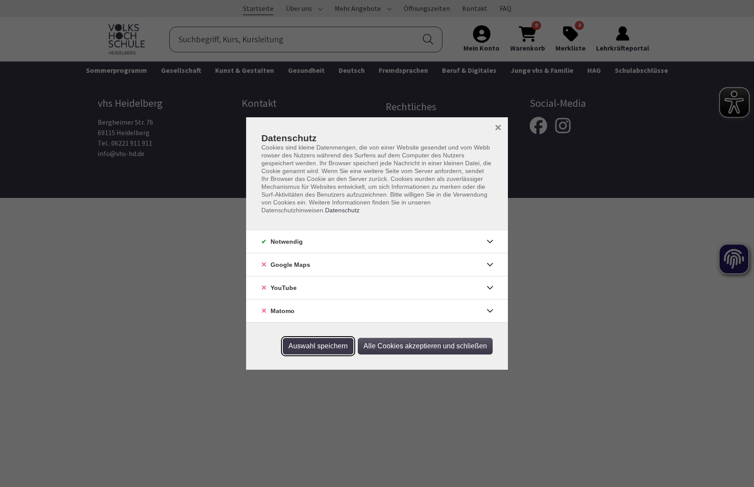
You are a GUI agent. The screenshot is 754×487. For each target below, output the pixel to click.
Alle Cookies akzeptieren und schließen (425, 346)
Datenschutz (342, 210)
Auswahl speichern (318, 346)
